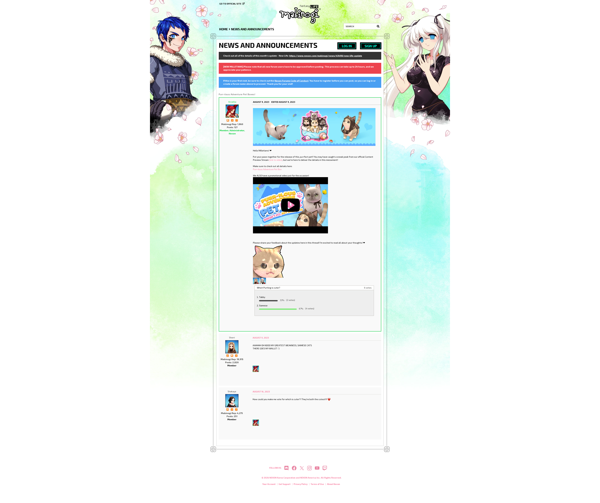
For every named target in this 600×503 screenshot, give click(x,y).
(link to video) (275, 160)
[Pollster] (236, 120)
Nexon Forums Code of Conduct (291, 80)
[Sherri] (256, 280)
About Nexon (333, 484)
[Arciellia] (232, 111)
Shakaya (232, 391)
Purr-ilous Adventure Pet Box (267, 169)
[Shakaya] (231, 400)
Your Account (268, 484)
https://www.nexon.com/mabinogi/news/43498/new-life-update (325, 55)
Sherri (232, 337)
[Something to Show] (227, 355)
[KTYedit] (263, 280)
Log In (347, 46)
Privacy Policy (301, 484)
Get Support (284, 484)
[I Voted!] (232, 120)
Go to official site (230, 3)
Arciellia (232, 101)
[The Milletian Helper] (227, 409)
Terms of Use (317, 484)
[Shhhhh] (228, 120)
